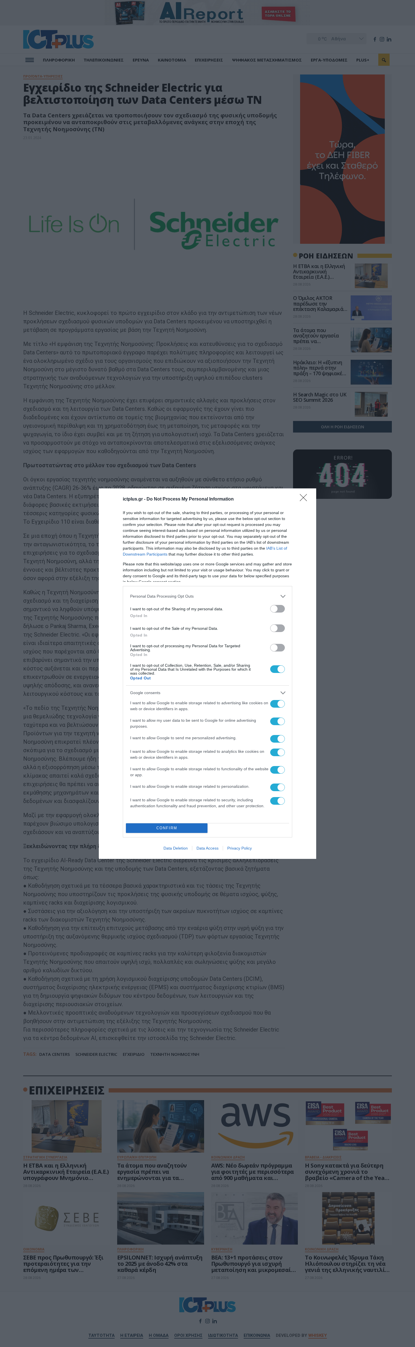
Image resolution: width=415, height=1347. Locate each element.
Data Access (207, 848)
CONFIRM (166, 828)
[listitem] (207, 596)
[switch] (277, 609)
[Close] (305, 499)
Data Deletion (175, 848)
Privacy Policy (239, 848)
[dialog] (207, 673)
